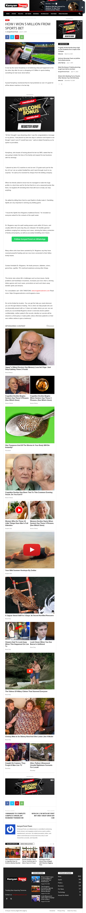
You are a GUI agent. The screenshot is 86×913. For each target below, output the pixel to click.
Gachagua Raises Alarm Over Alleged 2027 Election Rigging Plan (46, 862)
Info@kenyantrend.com (20, 894)
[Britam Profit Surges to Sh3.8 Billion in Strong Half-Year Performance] (36, 879)
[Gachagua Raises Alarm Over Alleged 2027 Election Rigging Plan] (46, 852)
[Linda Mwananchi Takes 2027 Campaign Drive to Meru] (36, 898)
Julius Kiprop (61, 62)
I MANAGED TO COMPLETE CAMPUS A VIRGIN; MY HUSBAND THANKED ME (15, 815)
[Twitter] (12, 37)
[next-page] (53, 844)
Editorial (60, 54)
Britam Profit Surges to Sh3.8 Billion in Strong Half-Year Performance (47, 879)
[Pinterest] (17, 37)
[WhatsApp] (22, 37)
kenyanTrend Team (12, 32)
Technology (45, 13)
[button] (79, 13)
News (8, 13)
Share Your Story (71, 910)
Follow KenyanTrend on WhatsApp (29, 239)
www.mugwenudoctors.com (41, 290)
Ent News (28, 13)
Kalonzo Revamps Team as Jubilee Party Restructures (69, 59)
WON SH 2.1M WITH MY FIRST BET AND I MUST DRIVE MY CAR (43, 815)
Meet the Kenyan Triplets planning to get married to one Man (69, 68)
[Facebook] (7, 37)
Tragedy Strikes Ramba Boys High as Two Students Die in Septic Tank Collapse (69, 49)
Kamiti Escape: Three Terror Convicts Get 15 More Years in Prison (29, 861)
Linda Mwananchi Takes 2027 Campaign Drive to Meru (47, 897)
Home (6, 18)
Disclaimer (52, 910)
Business (36, 13)
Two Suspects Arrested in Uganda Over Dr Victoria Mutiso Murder (12, 861)
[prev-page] (51, 844)
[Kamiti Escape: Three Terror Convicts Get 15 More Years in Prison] (29, 852)
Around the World (63, 895)
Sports (14, 13)
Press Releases (63, 13)
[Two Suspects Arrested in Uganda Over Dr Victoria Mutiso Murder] (12, 852)
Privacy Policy (61, 910)
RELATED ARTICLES (12, 844)
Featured (54, 13)
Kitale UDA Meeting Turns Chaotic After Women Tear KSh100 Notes (69, 77)
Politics (20, 13)
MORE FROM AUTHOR (27, 844)
